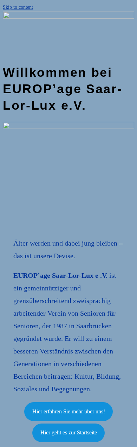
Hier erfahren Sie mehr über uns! (68, 411)
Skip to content (18, 7)
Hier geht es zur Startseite (68, 432)
